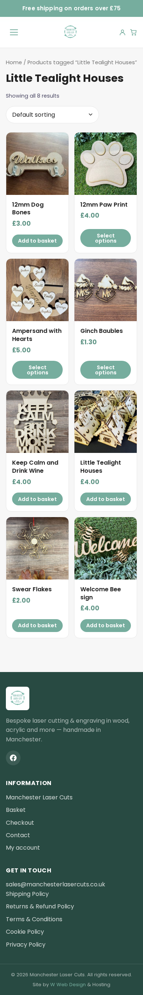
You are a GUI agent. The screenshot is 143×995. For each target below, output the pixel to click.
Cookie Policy (25, 931)
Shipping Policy (27, 894)
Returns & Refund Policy (40, 906)
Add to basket (37, 240)
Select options (106, 238)
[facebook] (13, 758)
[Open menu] (14, 32)
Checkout (20, 822)
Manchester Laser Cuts (39, 797)
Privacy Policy (25, 944)
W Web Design (68, 984)
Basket (16, 810)
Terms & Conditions (34, 919)
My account (23, 847)
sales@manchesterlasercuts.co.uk (55, 884)
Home (14, 62)
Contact (18, 835)
